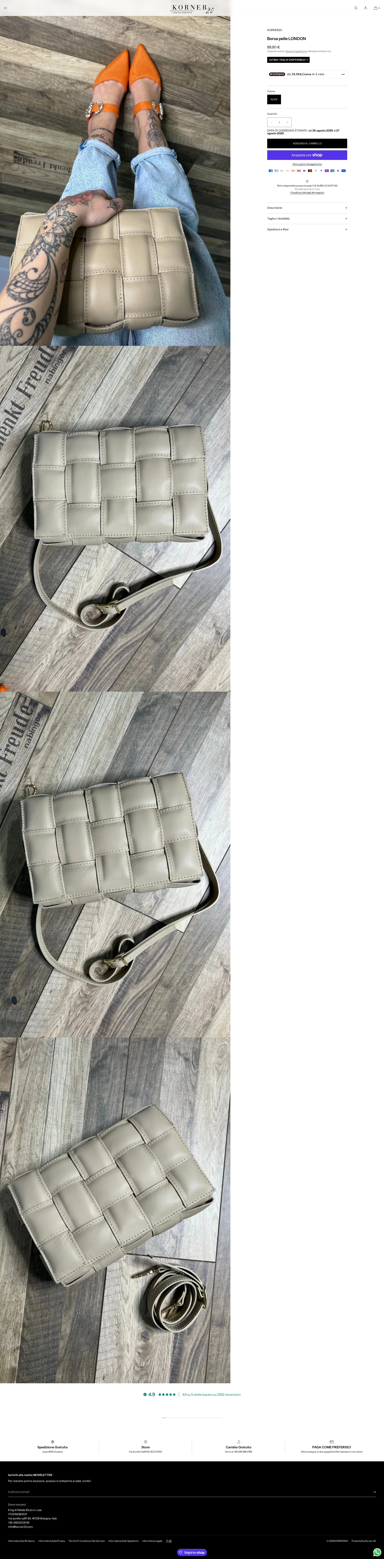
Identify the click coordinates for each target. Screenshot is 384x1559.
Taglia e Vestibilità (278, 218)
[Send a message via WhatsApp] (377, 1552)
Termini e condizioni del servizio (87, 1540)
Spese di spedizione (296, 51)
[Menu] (9, 8)
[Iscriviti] (371, 1492)
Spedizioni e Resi (277, 229)
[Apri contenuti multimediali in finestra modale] (115, 173)
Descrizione (274, 208)
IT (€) (169, 1540)
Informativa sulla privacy (51, 1540)
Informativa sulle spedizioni (123, 1540)
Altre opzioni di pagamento (307, 164)
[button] (356, 8)
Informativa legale (152, 1540)
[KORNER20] (192, 8)
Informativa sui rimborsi (21, 1540)
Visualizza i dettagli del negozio (307, 192)
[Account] (365, 8)
